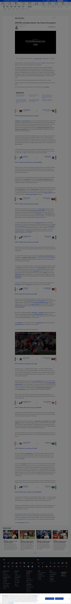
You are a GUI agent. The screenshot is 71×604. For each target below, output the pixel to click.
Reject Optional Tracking (50, 598)
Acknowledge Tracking (59, 598)
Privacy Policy (35, 595)
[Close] (69, 598)
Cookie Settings (11, 602)
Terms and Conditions (5, 595)
